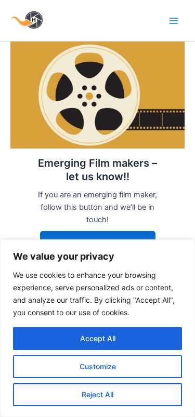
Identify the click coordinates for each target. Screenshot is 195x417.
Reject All (97, 394)
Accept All (97, 338)
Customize (98, 366)
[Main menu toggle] (174, 21)
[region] (97, 328)
